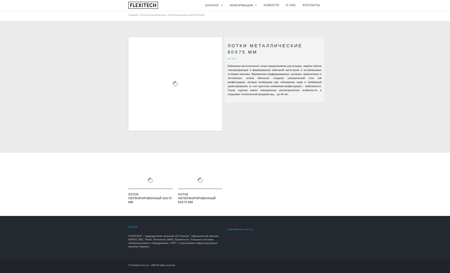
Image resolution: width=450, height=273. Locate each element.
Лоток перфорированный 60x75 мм (150, 198)
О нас (291, 5)
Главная (133, 15)
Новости (271, 5)
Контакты (311, 5)
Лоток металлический (153, 15)
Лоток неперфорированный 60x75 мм (197, 198)
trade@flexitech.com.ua (240, 229)
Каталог (212, 5)
